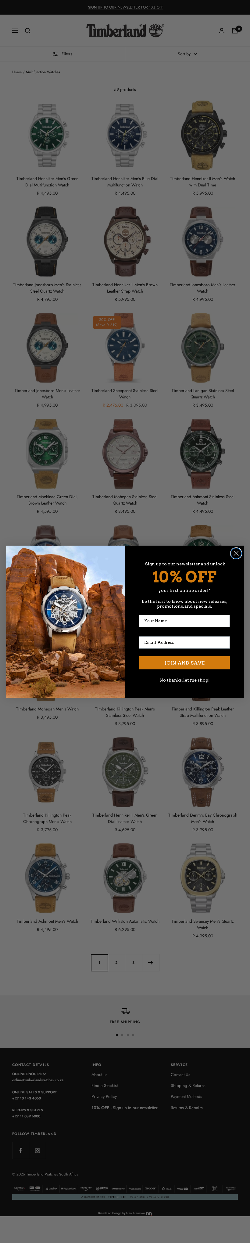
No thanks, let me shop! (184, 680)
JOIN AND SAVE (185, 663)
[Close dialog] (236, 553)
